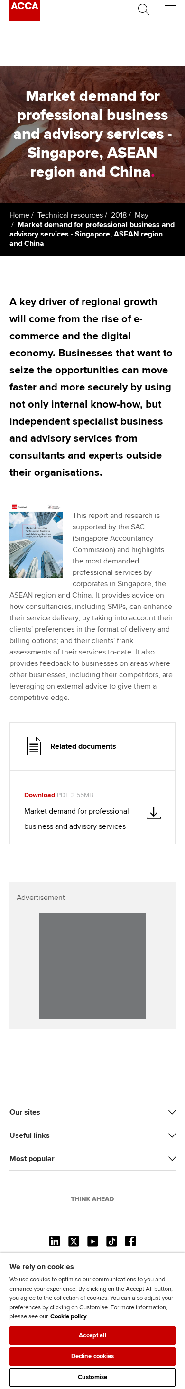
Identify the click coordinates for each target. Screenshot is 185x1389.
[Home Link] (92, 1199)
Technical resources (70, 215)
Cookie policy (68, 1316)
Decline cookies (92, 1356)
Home (19, 215)
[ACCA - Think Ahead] (24, 18)
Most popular (32, 1158)
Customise (92, 1377)
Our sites (24, 1112)
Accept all (92, 1335)
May (141, 215)
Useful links (29, 1135)
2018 (119, 215)
